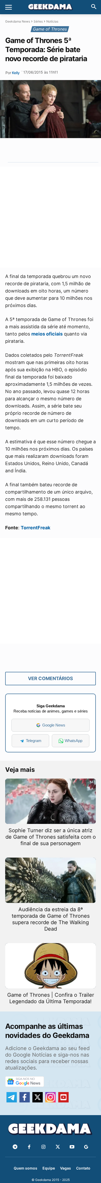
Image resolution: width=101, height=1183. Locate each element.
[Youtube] (72, 1147)
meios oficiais (47, 334)
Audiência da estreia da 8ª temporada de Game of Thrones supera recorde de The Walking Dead (51, 919)
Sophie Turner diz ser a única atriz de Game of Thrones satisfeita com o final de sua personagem (50, 836)
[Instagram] (43, 1147)
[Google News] (86, 1147)
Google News (53, 725)
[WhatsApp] (49, 150)
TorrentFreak (35, 527)
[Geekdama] (50, 7)
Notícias (52, 21)
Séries (38, 21)
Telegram (33, 740)
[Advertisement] (50, 217)
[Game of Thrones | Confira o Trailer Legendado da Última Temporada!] (50, 965)
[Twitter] (57, 1147)
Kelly (16, 72)
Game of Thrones (50, 29)
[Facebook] (29, 1147)
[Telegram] (61, 150)
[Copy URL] (73, 150)
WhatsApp (73, 740)
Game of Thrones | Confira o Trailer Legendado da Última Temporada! (50, 998)
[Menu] (8, 7)
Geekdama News (17, 21)
